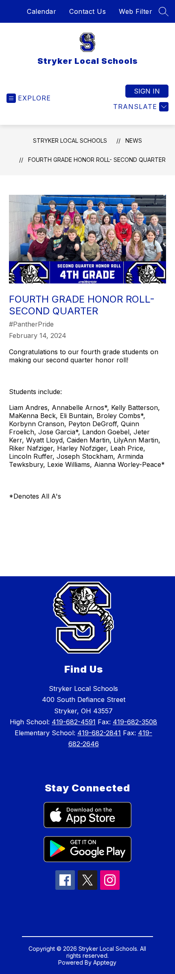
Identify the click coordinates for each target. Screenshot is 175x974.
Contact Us (87, 11)
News (133, 140)
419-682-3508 (135, 722)
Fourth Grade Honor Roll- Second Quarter (97, 159)
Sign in (147, 91)
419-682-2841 (99, 733)
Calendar (41, 11)
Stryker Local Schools (70, 140)
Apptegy (104, 962)
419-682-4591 (74, 722)
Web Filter (135, 11)
